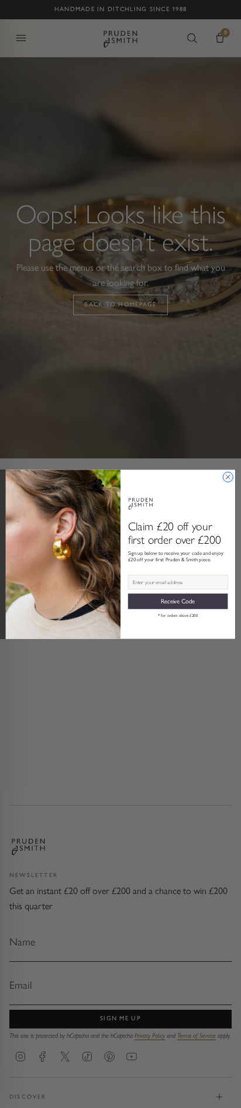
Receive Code (178, 601)
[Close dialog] (228, 477)
